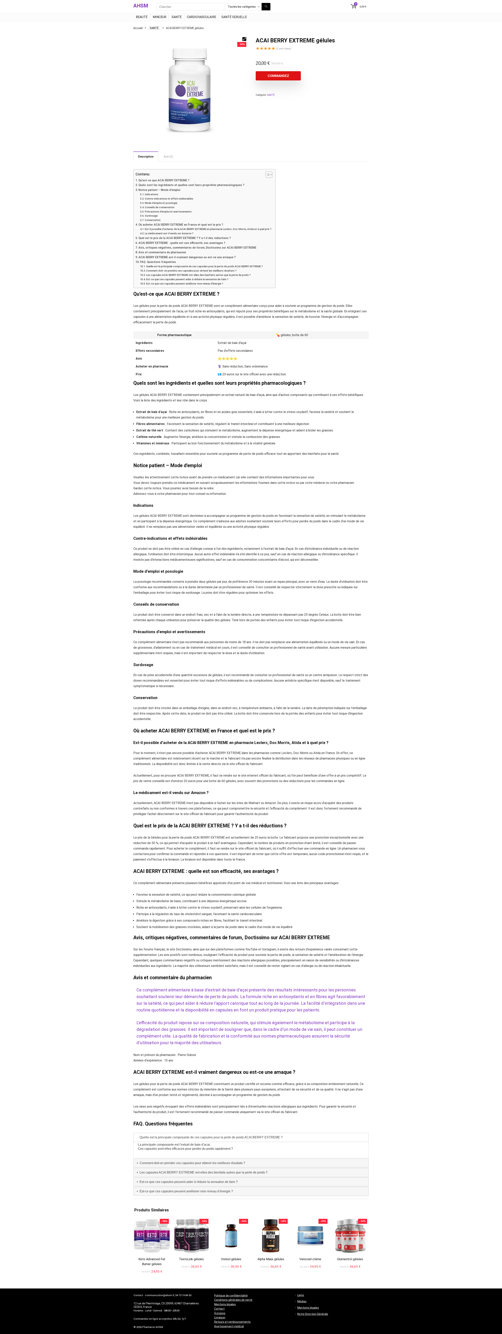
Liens (300, 1295)
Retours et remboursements (232, 1321)
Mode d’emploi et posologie (161, 203)
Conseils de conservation (159, 207)
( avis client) (283, 48)
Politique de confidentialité (231, 1295)
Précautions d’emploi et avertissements (168, 211)
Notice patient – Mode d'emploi (159, 190)
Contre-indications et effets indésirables (169, 198)
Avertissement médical (229, 1326)
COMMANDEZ (278, 76)
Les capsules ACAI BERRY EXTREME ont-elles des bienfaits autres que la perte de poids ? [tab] (203, 1172)
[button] (244, 39)
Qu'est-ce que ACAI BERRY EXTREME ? (163, 180)
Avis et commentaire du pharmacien (162, 252)
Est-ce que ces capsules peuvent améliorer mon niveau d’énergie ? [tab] (186, 1191)
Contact (219, 1308)
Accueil (138, 28)
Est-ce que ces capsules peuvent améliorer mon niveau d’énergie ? (184, 283)
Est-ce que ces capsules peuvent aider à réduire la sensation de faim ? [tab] (188, 1182)
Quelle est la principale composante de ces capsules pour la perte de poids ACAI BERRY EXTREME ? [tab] (211, 1137)
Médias (301, 1301)
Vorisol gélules (231, 1259)
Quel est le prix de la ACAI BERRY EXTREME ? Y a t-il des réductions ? (184, 238)
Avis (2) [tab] (168, 156)
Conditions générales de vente (233, 1299)
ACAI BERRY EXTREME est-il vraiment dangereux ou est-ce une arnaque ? (187, 257)
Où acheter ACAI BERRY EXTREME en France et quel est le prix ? (180, 224)
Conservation (152, 220)
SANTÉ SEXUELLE (234, 17)
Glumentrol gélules (350, 1259)
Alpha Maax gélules (270, 1259)
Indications (151, 194)
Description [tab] (146, 156)
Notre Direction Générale (312, 1314)
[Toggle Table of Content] (267, 174)
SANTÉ (177, 17)
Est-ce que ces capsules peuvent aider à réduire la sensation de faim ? (187, 279)
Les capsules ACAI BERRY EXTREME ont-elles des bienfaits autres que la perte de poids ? (198, 275)
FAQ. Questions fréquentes (158, 262)
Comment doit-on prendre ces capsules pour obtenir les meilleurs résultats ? (191, 270)
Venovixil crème (310, 1259)
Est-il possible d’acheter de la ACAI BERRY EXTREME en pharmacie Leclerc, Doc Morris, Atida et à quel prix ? (208, 229)
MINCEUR (159, 17)
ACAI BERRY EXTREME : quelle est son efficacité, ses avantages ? (181, 243)
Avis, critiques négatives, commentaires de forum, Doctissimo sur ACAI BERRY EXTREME (197, 247)
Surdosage (151, 215)
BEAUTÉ (141, 17)
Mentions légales (225, 1304)
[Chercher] (266, 6)
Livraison (219, 1317)
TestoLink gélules (191, 1259)
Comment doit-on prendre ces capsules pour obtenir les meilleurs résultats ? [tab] (192, 1163)
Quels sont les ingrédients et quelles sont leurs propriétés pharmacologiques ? (191, 185)
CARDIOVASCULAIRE (201, 17)
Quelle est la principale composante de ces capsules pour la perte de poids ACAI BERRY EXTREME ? (204, 266)
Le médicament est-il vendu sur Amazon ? (169, 233)
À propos (219, 1313)
